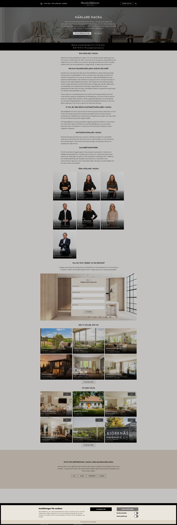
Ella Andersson (108, 192)
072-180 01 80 (106, 225)
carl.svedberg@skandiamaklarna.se (64, 256)
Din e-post (75, 305)
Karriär (64, 3)
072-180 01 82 (83, 225)
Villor (82, 476)
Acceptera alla (101, 509)
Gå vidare (88, 312)
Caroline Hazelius (61, 192)
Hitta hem (47, 3)
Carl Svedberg (59, 250)
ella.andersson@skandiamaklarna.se (112, 198)
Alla (74, 476)
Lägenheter (91, 476)
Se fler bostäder (89, 382)
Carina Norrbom (84, 192)
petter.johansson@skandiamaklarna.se (64, 227)
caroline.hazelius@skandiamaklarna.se (64, 198)
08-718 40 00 (79, 48)
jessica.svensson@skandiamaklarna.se (88, 227)
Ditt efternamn (76, 292)
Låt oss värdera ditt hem (82, 33)
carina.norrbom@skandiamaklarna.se (88, 198)
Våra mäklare (98, 33)
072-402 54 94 (59, 225)
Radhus (102, 476)
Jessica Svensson (84, 221)
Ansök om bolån (44, 524)
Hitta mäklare (56, 3)
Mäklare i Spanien (78, 524)
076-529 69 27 (59, 254)
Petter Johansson (61, 221)
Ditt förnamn (75, 286)
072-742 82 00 (59, 196)
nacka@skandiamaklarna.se (95, 48)
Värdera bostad (127, 3)
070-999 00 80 (83, 196)
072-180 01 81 (106, 196)
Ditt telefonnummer (77, 298)
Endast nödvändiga (127, 509)
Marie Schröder (108, 221)
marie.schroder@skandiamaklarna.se (112, 227)
